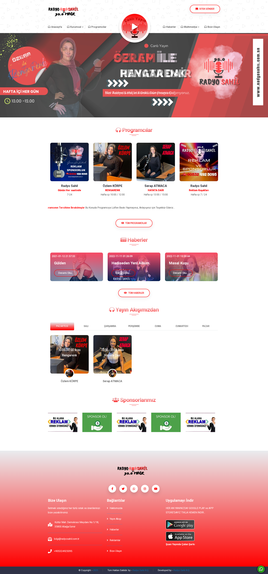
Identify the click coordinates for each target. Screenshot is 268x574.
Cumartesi (182, 326)
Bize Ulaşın (116, 550)
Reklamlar (115, 540)
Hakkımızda (116, 508)
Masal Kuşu (121, 263)
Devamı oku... (66, 272)
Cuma (158, 326)
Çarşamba (110, 326)
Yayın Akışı (115, 518)
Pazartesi (62, 326)
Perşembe (134, 326)
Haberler (114, 529)
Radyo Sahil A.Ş (140, 570)
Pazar (206, 326)
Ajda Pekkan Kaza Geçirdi (190, 263)
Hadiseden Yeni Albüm (73, 263)
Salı (86, 326)
